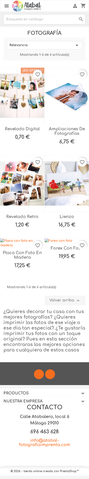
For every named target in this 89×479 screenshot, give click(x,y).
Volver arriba (65, 300)
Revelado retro (22, 216)
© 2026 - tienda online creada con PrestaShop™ (44, 471)
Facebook (39, 374)
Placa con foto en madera (22, 255)
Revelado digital (22, 129)
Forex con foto (67, 248)
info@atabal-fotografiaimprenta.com (44, 442)
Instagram (50, 374)
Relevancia (44, 45)
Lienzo (67, 216)
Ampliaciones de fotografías (67, 131)
